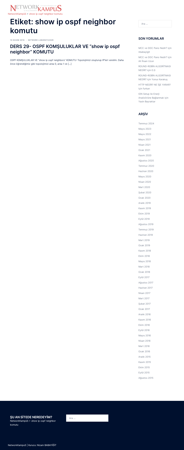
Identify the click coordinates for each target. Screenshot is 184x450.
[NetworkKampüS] (36, 8)
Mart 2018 (144, 266)
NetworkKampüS (19, 420)
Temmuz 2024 (146, 123)
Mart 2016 (144, 346)
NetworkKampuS (17, 445)
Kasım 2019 (144, 208)
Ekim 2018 (144, 256)
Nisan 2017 (144, 293)
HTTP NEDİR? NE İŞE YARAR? (154, 84)
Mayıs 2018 (144, 261)
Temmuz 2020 (146, 165)
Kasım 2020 (144, 155)
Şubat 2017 (144, 303)
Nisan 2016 (144, 340)
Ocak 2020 (144, 197)
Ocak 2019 (144, 245)
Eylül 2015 (144, 372)
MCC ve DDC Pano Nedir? (152, 48)
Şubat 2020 (144, 192)
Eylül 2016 (144, 330)
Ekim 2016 (144, 325)
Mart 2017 (144, 298)
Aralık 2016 (144, 314)
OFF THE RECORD (141, 10)
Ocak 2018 (144, 271)
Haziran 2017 (145, 287)
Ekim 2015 (144, 367)
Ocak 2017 (144, 309)
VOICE (108, 10)
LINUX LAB (135, 6)
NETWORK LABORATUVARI (41, 40)
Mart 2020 (144, 187)
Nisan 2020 (144, 181)
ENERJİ (122, 10)
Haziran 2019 (145, 234)
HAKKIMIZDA (74, 6)
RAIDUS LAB (74, 10)
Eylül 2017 (144, 277)
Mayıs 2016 (144, 335)
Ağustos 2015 (145, 377)
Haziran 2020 (145, 171)
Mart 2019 (144, 240)
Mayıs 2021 (144, 139)
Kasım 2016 (144, 319)
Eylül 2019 (144, 218)
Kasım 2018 (144, 250)
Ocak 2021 (144, 150)
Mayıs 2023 (144, 128)
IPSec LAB (153, 6)
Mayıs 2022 (144, 134)
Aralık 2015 (144, 356)
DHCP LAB (93, 10)
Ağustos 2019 (145, 224)
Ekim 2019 (144, 213)
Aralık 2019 (144, 203)
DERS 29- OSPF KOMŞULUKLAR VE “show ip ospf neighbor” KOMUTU (65, 49)
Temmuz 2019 (146, 229)
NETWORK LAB (115, 6)
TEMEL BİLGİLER (92, 6)
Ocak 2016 (144, 351)
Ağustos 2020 (146, 160)
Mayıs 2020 (144, 176)
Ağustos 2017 (145, 282)
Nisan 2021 (144, 144)
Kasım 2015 (144, 362)
